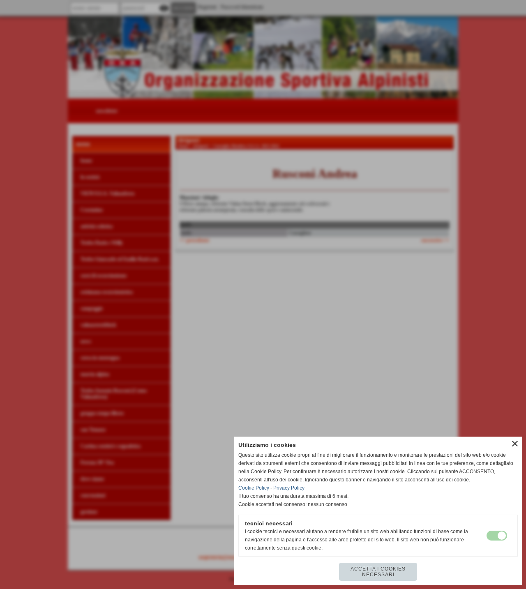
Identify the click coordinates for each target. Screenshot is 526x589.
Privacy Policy (289, 488)
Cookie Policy (253, 488)
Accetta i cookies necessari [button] (378, 571)
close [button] (515, 444)
